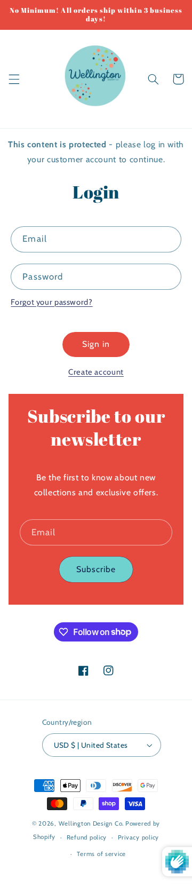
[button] (14, 79)
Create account (96, 372)
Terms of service (101, 854)
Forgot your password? (51, 302)
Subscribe (96, 569)
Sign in (96, 344)
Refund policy (87, 837)
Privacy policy (138, 837)
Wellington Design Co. (91, 823)
